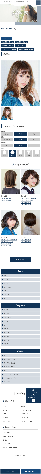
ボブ (5, 291)
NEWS (22, 406)
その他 (6, 298)
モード (6, 325)
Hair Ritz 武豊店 (9, 367)
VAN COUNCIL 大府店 (11, 378)
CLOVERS (7, 382)
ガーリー (6, 321)
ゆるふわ (6, 332)
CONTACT (24, 417)
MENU (5, 414)
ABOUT (6, 410)
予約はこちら (10, 471)
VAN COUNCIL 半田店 (11, 374)
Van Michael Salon (10, 447)
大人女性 (6, 336)
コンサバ (6, 344)
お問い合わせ (31, 471)
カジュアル (7, 317)
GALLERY (9, 29)
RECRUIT (24, 414)
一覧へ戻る (20, 259)
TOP (4, 406)
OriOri (6, 370)
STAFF (5, 417)
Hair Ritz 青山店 (9, 363)
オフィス (6, 340)
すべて (6, 276)
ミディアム (7, 287)
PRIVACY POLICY (27, 421)
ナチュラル (7, 314)
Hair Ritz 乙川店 (9, 359)
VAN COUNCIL (8, 436)
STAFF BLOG (25, 410)
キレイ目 (6, 329)
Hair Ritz (6, 433)
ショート (6, 295)
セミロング (7, 283)
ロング (6, 279)
